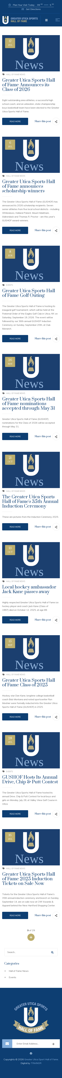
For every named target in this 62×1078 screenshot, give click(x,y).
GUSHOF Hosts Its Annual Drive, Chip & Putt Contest (30, 779)
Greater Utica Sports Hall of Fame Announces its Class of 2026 (28, 84)
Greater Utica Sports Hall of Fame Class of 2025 (28, 682)
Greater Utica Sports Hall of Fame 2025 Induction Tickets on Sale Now (28, 879)
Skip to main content (31, 1)
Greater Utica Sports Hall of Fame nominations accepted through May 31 (28, 403)
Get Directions (33, 9)
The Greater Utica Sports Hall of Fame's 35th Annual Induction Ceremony (30, 501)
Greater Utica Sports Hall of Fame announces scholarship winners (28, 186)
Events (9, 285)
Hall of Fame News (15, 74)
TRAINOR (36, 1063)
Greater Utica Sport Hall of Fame (41, 1059)
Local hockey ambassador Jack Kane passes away (29, 589)
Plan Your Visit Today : (33, 4)
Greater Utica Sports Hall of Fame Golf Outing (28, 293)
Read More (15, 121)
